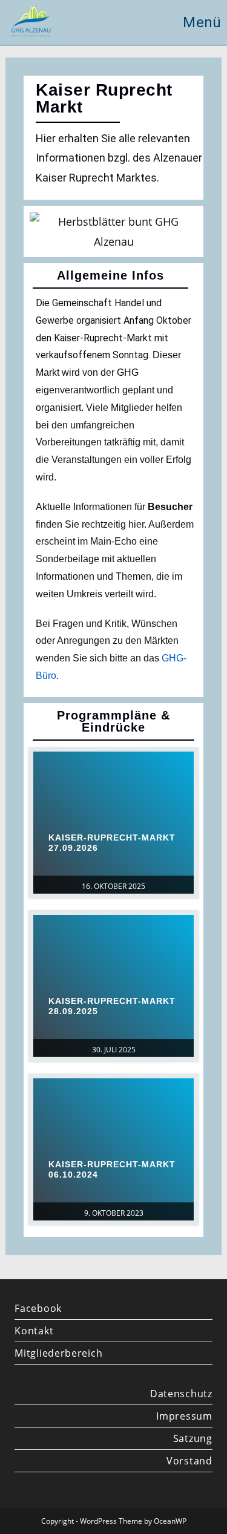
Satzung (192, 1438)
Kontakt (34, 1330)
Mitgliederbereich (58, 1353)
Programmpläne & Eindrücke (113, 721)
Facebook (38, 1308)
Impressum (184, 1416)
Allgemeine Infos (110, 275)
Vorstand (189, 1460)
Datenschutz (181, 1393)
